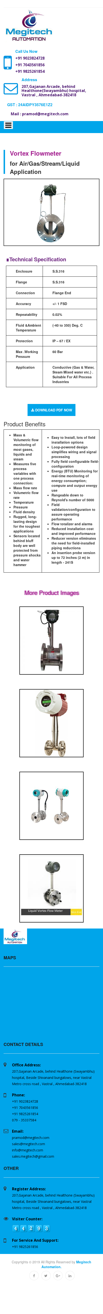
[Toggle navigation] (8, 125)
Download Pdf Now (53, 410)
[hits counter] (31, 1228)
